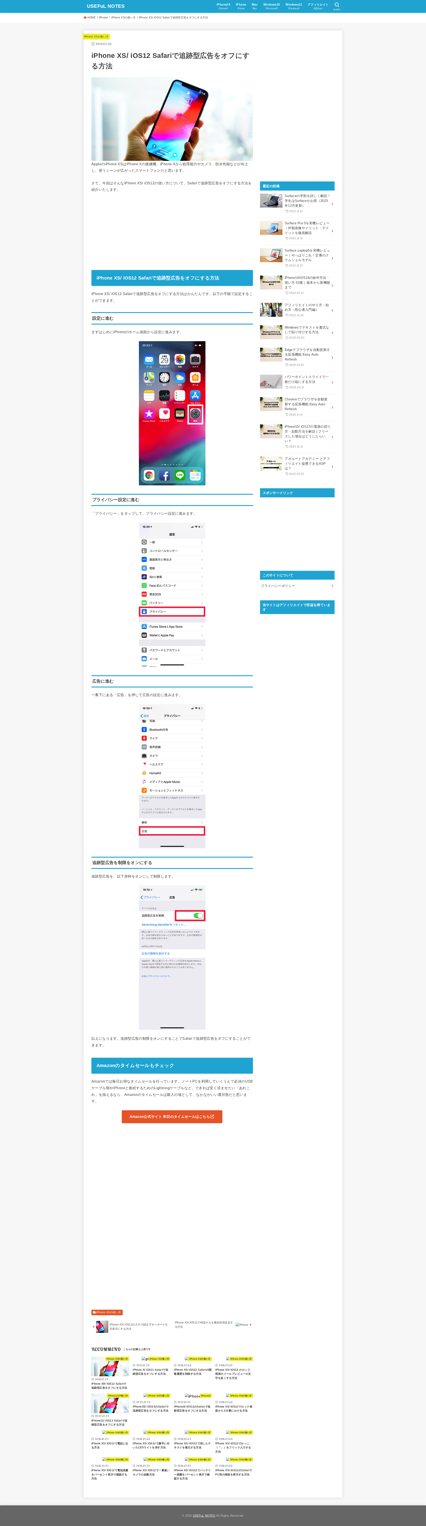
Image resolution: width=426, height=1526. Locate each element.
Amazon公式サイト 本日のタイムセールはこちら (170, 1116)
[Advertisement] (172, 230)
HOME (91, 17)
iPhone (103, 17)
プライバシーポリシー (278, 586)
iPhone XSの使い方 (123, 17)
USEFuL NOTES (106, 6)
